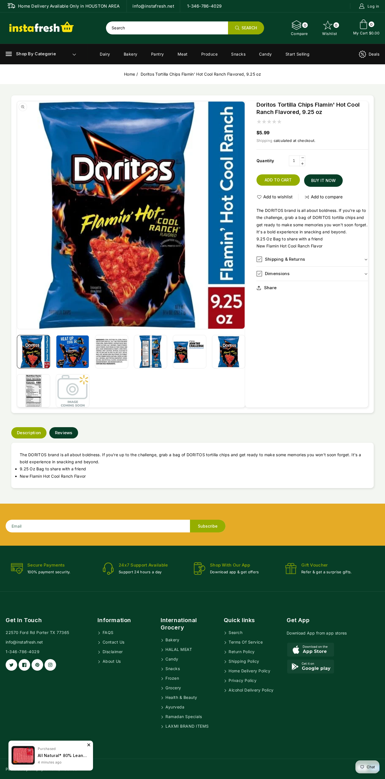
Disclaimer (112, 651)
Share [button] (270, 287)
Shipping (264, 140)
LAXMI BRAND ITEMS (186, 726)
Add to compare (327, 196)
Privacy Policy (242, 680)
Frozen (171, 678)
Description (29, 432)
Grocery (172, 687)
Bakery (131, 54)
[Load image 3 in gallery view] (111, 351)
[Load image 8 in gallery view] (72, 390)
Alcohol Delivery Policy (250, 690)
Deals (374, 54)
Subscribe (208, 526)
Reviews (63, 432)
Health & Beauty (180, 697)
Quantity (265, 160)
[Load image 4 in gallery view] (150, 351)
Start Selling (298, 54)
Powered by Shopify (24, 769)
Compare (299, 29)
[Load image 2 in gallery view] (72, 351)
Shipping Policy (243, 661)
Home (129, 74)
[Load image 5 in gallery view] (189, 351)
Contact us (113, 642)
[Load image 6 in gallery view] (228, 351)
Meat (183, 54)
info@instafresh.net (24, 642)
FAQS (107, 632)
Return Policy (241, 651)
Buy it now (323, 180)
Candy (265, 54)
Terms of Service (245, 642)
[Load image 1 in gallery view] (33, 351)
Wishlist (330, 29)
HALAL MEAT (178, 649)
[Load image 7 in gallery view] (33, 390)
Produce (209, 54)
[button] (31, 54)
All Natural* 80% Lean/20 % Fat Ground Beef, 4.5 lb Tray (62, 749)
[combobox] (185, 28)
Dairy (105, 54)
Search (235, 632)
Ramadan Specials (183, 716)
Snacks (238, 54)
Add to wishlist (278, 196)
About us (111, 661)
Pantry (157, 54)
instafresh (70, 769)
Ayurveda (174, 707)
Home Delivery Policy (249, 670)
